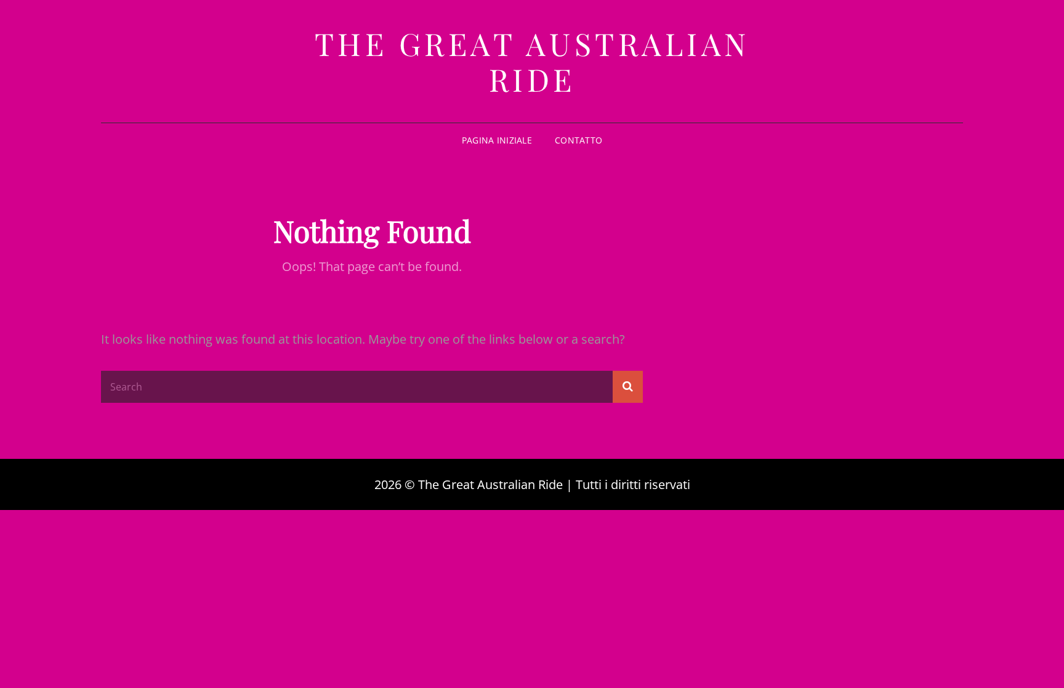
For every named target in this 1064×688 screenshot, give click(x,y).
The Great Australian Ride (532, 61)
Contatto (578, 140)
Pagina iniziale (497, 140)
